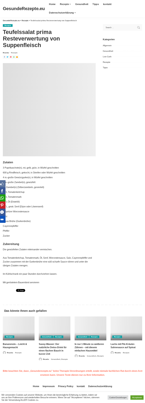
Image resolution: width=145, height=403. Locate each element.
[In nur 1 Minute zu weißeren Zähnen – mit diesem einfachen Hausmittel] (90, 328)
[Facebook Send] (3, 212)
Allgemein (107, 45)
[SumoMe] (3, 219)
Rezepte (8, 25)
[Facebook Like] (3, 183)
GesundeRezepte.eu (24, 8)
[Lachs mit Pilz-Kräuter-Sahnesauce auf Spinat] (126, 328)
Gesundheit (108, 51)
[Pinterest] (3, 205)
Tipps (105, 67)
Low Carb (107, 56)
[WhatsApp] (3, 198)
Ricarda (6, 53)
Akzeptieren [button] (137, 397)
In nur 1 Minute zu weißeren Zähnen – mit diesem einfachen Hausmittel (89, 347)
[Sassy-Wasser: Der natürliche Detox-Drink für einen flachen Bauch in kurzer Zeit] (55, 328)
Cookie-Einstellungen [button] (118, 397)
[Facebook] (3, 190)
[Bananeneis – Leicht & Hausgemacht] (19, 328)
